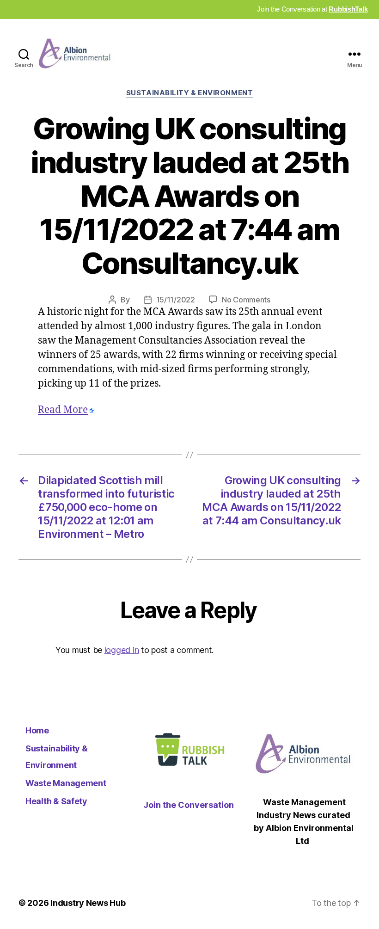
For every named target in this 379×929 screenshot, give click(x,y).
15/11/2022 (175, 299)
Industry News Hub (87, 903)
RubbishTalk (348, 9)
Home (37, 730)
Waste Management (65, 783)
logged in (121, 650)
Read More (63, 410)
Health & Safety (56, 801)
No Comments (246, 299)
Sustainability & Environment (189, 93)
